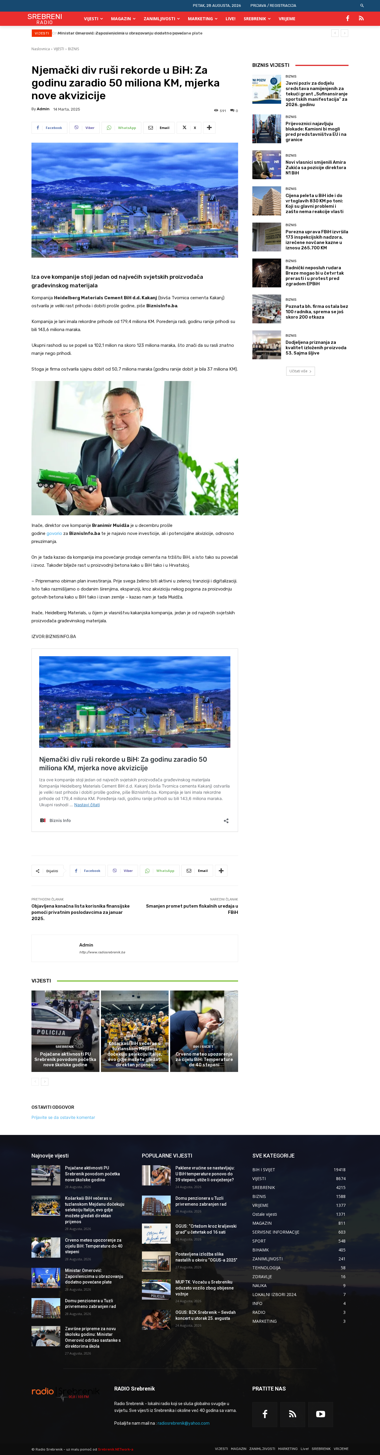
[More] (209, 128)
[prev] (335, 33)
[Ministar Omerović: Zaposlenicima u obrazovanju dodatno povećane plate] (45, 1278)
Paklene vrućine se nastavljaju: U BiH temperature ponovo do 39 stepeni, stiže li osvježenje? (205, 1174)
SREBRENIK (65, 1046)
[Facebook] (347, 18)
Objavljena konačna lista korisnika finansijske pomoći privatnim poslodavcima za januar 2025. (80, 912)
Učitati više (298, 371)
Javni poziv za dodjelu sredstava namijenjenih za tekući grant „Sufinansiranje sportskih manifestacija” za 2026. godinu (317, 94)
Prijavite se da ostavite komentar (63, 1117)
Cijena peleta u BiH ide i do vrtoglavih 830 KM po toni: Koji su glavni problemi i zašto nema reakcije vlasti (314, 203)
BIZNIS (73, 48)
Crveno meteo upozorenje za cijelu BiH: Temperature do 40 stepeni (204, 1059)
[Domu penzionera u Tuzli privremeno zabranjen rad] (45, 1308)
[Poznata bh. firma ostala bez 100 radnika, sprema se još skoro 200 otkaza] (266, 309)
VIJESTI (59, 48)
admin (43, 109)
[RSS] (361, 18)
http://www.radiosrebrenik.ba (102, 952)
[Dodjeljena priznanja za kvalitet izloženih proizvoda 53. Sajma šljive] (266, 344)
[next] (344, 33)
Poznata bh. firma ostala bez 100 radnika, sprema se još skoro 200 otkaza (317, 312)
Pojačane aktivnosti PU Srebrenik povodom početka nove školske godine (65, 1059)
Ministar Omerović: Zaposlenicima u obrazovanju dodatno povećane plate (128, 33)
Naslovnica (40, 48)
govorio (54, 533)
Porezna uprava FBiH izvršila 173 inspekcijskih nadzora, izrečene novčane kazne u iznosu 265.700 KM (317, 240)
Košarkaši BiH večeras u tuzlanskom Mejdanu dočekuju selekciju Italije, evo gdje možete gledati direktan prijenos (134, 1054)
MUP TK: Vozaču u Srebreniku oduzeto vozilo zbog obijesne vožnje (204, 1288)
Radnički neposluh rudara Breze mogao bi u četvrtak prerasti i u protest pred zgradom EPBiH (315, 275)
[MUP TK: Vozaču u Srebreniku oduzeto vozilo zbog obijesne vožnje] (156, 1289)
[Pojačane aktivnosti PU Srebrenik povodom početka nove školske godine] (65, 1031)
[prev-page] (35, 1082)
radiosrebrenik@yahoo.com (184, 1423)
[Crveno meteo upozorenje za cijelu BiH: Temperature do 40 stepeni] (204, 1031)
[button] (362, 5)
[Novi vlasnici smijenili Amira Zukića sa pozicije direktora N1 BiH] (266, 164)
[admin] (55, 948)
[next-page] (44, 1082)
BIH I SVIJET (203, 1046)
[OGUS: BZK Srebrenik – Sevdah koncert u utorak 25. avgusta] (156, 1320)
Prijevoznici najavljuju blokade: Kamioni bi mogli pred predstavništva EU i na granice (316, 131)
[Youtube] (320, 1414)
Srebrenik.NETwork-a (115, 1449)
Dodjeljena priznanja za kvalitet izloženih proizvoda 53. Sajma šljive (316, 348)
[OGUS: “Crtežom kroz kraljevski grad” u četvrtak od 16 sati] (156, 1233)
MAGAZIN (134, 1036)
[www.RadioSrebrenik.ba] (65, 1394)
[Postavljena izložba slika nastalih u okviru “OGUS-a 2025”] (156, 1261)
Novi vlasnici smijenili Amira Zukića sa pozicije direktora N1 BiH (316, 168)
